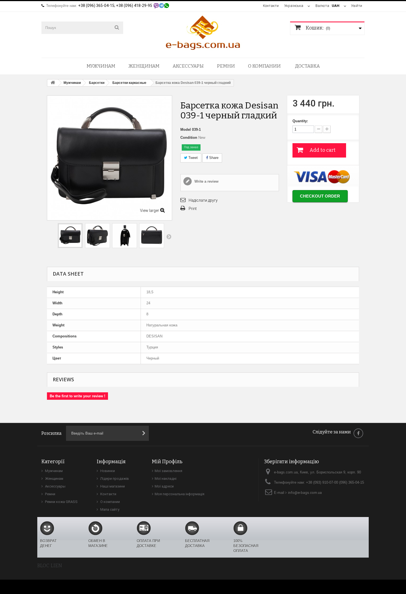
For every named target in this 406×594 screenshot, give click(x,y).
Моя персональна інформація (179, 494)
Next (169, 236)
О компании (264, 66)
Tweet (192, 158)
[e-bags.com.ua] (203, 32)
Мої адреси (164, 486)
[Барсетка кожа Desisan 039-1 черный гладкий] (70, 235)
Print (193, 208)
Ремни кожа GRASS (61, 502)
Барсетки (96, 83)
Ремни (226, 66)
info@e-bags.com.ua (305, 493)
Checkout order (320, 196)
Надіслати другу (203, 200)
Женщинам (143, 66)
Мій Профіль (167, 462)
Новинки (107, 471)
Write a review (205, 181)
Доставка (307, 66)
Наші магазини (112, 486)
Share (213, 158)
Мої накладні (165, 478)
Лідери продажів (114, 478)
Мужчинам (100, 66)
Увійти (356, 6)
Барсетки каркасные (129, 83)
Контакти (271, 6)
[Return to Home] (53, 82)
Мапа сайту (109, 509)
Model (185, 129)
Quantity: (300, 121)
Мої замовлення (168, 471)
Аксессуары (188, 66)
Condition (188, 137)
